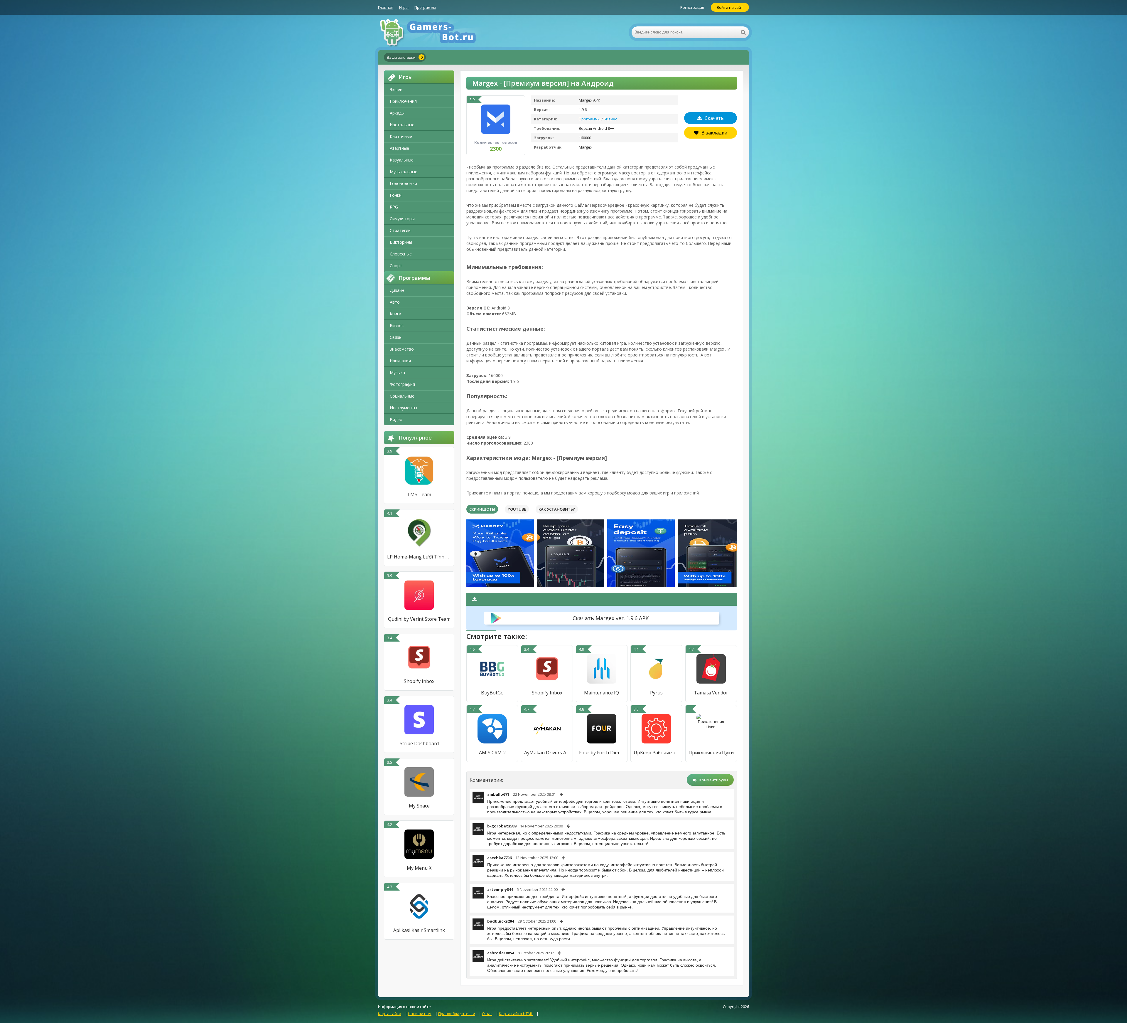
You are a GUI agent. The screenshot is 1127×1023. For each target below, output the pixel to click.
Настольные (402, 124)
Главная (385, 7)
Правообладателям (456, 1013)
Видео (396, 419)
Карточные (401, 136)
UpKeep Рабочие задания (656, 752)
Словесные (401, 254)
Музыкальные (403, 171)
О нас (487, 1013)
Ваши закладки (405, 57)
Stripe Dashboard (419, 743)
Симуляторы (402, 218)
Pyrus (656, 692)
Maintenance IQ (601, 692)
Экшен (396, 89)
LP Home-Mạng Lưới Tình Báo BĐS (419, 556)
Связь (395, 337)
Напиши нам (419, 1013)
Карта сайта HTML (516, 1013)
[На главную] (436, 32)
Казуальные (402, 160)
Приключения (403, 101)
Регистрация (692, 7)
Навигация (400, 361)
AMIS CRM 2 (492, 752)
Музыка (397, 372)
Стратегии (400, 230)
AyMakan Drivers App (546, 752)
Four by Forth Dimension (601, 752)
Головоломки (403, 183)
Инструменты (403, 407)
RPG (394, 207)
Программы (425, 7)
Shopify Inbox (419, 681)
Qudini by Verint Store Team (419, 619)
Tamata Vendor (711, 692)
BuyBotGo (492, 692)
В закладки (714, 132)
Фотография (402, 384)
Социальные (402, 396)
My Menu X (419, 868)
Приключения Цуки (711, 752)
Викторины (401, 242)
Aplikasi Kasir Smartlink (419, 930)
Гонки (395, 195)
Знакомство (402, 349)
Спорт (396, 265)
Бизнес (397, 325)
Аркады (397, 113)
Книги (395, 314)
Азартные (399, 148)
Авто (395, 302)
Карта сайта (389, 1013)
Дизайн (397, 290)
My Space (419, 805)
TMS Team (419, 494)
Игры (404, 7)
